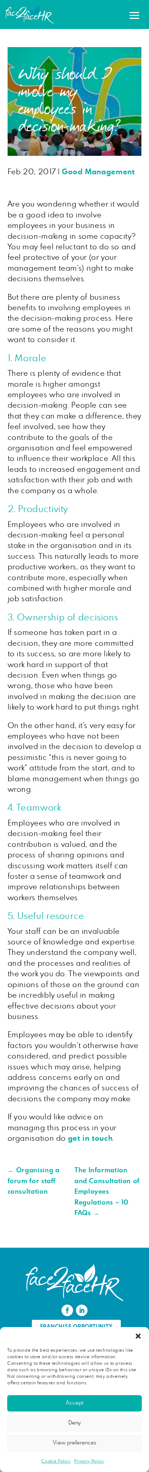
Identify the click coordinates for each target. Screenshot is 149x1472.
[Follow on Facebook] (67, 1310)
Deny (74, 1423)
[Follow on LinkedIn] (82, 1310)
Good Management (98, 172)
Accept (74, 1403)
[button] (138, 1336)
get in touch (90, 1138)
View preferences (74, 1443)
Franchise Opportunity (76, 1327)
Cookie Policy (55, 1461)
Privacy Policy (89, 1461)
